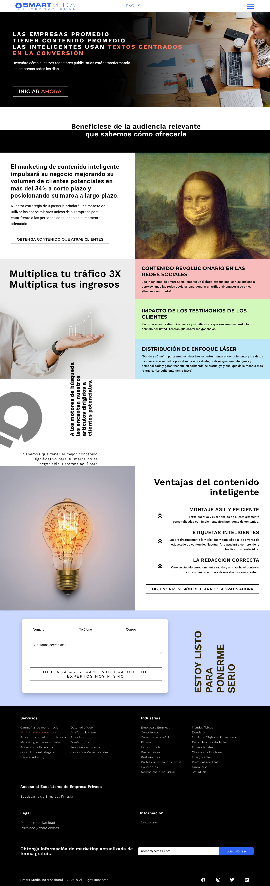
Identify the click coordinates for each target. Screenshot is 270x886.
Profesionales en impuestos (161, 762)
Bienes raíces (150, 752)
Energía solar (201, 757)
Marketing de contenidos (38, 732)
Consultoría (149, 732)
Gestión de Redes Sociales (89, 752)
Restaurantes (150, 757)
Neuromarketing (32, 757)
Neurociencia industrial (158, 772)
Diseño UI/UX (80, 742)
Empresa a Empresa (155, 727)
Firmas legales (202, 747)
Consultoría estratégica (37, 752)
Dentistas (199, 732)
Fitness (146, 742)
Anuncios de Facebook (36, 747)
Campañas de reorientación (40, 727)
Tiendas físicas (202, 727)
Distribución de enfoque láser (189, 349)
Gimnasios (199, 767)
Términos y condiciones (39, 828)
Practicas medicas (205, 762)
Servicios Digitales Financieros (214, 737)
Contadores (149, 767)
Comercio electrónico (157, 737)
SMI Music (199, 772)
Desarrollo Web (81, 727)
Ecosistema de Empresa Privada (46, 796)
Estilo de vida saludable (209, 742)
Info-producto (151, 747)
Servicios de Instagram (87, 747)
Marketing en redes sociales (40, 742)
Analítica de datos (83, 732)
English (134, 5)
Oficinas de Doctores (207, 752)
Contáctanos (149, 822)
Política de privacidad (37, 823)
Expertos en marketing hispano (43, 737)
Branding (77, 737)
